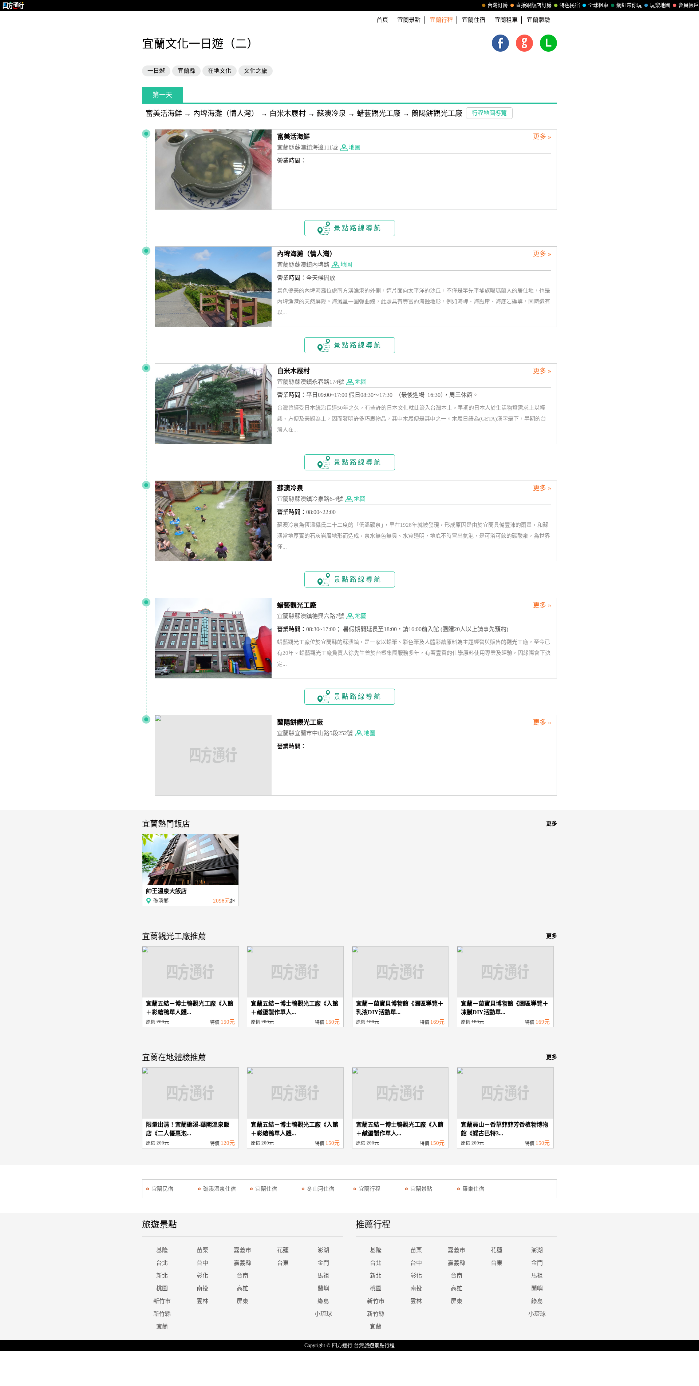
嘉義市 (242, 1250)
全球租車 (598, 5)
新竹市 (162, 1301)
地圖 (354, 147)
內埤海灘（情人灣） (225, 113)
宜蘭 (162, 1326)
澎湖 (323, 1250)
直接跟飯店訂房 (534, 5)
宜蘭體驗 (538, 20)
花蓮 (283, 1250)
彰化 (202, 1276)
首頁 (382, 20)
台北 (162, 1263)
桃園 (162, 1288)
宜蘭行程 (369, 1189)
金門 (323, 1263)
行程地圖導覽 (489, 113)
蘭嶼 (323, 1288)
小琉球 (323, 1314)
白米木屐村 (287, 113)
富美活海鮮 (164, 113)
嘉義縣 (242, 1263)
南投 (202, 1288)
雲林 (202, 1301)
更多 (551, 824)
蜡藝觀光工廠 (378, 113)
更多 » (542, 136)
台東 (283, 1263)
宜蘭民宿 (162, 1189)
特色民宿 (570, 5)
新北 (162, 1276)
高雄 (242, 1288)
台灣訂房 (497, 5)
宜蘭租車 (506, 20)
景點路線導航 (358, 228)
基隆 (162, 1250)
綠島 (323, 1301)
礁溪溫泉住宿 (219, 1189)
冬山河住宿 (320, 1189)
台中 (202, 1263)
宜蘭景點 (408, 20)
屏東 (242, 1301)
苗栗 (202, 1250)
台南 (242, 1276)
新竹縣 (162, 1314)
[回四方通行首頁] (13, 5)
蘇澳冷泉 (331, 113)
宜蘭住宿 (473, 20)
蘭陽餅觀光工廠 (436, 113)
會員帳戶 (688, 5)
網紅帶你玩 (629, 5)
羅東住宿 (473, 1189)
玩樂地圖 (660, 5)
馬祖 (323, 1276)
